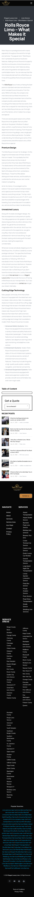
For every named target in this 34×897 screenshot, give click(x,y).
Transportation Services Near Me (13, 838)
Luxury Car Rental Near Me (17, 850)
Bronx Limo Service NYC (16, 822)
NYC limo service (24, 454)
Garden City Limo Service (14, 859)
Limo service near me (9, 810)
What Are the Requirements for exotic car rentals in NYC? (19, 419)
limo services (14, 275)
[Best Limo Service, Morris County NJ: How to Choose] (5, 431)
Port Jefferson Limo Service (20, 868)
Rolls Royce (8, 85)
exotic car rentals (24, 422)
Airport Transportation (22, 845)
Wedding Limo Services (10, 857)
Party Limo (22, 444)
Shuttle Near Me (7, 847)
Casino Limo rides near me (22, 836)
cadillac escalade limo (25, 465)
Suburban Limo (19, 847)
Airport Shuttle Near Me (18, 852)
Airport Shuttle (11, 831)
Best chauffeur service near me (16, 826)
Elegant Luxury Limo (10, 18)
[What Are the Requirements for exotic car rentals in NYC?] (5, 421)
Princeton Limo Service (16, 861)
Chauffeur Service (11, 817)
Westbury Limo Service (11, 866)
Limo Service (25, 18)
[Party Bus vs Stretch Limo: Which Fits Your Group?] (5, 442)
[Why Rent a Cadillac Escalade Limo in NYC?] (5, 464)
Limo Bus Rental (22, 812)
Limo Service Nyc (23, 810)
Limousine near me (18, 833)
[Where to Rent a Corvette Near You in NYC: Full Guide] (5, 474)
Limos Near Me (22, 831)
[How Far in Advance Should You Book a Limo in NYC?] (5, 453)
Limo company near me (19, 819)
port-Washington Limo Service (21, 864)
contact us (22, 283)
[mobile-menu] (29, 3)
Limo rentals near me (13, 840)
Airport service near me (23, 843)
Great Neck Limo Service (23, 854)
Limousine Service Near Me (11, 815)
